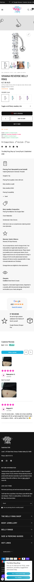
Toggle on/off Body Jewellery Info (11, 106)
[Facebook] (2, 147)
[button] (9, 389)
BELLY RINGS (7, 529)
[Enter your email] (31, 503)
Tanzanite (27, 98)
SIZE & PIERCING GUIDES (12, 536)
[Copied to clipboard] (17, 147)
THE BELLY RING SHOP (11, 516)
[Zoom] (28, 34)
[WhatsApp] (14, 147)
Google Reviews (14, 325)
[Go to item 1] (7, 361)
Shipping (3, 86)
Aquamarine (12, 98)
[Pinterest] (10, 147)
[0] (31, 9)
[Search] (28, 9)
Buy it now (17, 124)
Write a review (12, 352)
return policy (25, 478)
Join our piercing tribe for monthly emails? (13, 507)
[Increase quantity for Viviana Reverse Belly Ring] (8, 118)
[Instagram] (8, 461)
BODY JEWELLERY (9, 523)
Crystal (5, 98)
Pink (20, 98)
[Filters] (26, 352)
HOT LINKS (6, 543)
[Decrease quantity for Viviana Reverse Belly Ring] (3, 118)
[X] (6, 147)
